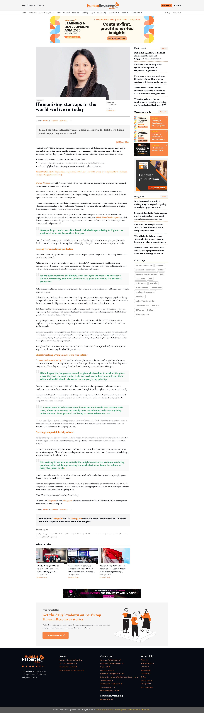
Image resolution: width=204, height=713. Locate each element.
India (116, 534)
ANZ (162, 274)
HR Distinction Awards (67, 663)
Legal (93, 12)
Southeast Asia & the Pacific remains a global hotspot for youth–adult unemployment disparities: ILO (150, 215)
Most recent (150, 48)
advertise (177, 12)
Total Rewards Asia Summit (110, 684)
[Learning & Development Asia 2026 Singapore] (102, 29)
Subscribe (167, 5)
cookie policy (145, 673)
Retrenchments (142, 305)
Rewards (75, 12)
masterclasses (106, 700)
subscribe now (57, 636)
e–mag (167, 12)
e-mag (143, 677)
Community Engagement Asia (111, 663)
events (124, 12)
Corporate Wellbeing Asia (109, 660)
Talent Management (47, 12)
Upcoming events (150, 112)
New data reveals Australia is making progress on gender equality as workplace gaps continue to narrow (150, 204)
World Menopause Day (108, 691)
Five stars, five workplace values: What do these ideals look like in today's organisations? (148, 227)
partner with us (146, 680)
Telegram (51, 500)
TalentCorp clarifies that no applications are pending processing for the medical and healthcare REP (150, 102)
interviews (113, 12)
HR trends (69, 534)
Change (39, 5)
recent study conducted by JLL (51, 360)
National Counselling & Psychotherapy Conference (118, 677)
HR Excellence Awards (67, 667)
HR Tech (66, 12)
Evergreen (110, 534)
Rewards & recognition (145, 270)
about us (144, 660)
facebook (54, 121)
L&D (59, 12)
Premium (123, 534)
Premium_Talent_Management (46, 537)
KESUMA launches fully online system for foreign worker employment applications (148, 67)
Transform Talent (107, 687)
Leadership (101, 12)
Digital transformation (145, 301)
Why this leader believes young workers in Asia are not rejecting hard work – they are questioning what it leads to (149, 239)
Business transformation (146, 274)
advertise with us (147, 663)
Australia (153, 283)
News (24, 12)
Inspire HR (105, 667)
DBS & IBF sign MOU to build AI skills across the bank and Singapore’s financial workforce (149, 55)
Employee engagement (43, 534)
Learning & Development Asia (111, 674)
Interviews (139, 296)
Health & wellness (58, 534)
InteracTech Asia (107, 670)
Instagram (67, 500)
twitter (45, 121)
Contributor (110, 111)
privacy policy (146, 684)
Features (32, 12)
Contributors (79, 534)
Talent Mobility (106, 680)
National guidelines (143, 265)
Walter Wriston (43, 182)
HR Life (161, 270)
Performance (140, 283)
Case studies (156, 288)
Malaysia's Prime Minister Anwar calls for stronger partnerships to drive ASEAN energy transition (149, 250)
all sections (135, 12)
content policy (146, 670)
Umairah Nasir (42, 577)
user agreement (147, 687)
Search (178, 5)
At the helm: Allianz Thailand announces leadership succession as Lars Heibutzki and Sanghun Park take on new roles (149, 90)
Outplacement (141, 288)
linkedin (63, 121)
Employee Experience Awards (70, 660)
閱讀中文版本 (122, 142)
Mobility (85, 12)
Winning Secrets (142, 314)
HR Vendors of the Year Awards (71, 670)
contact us (145, 667)
